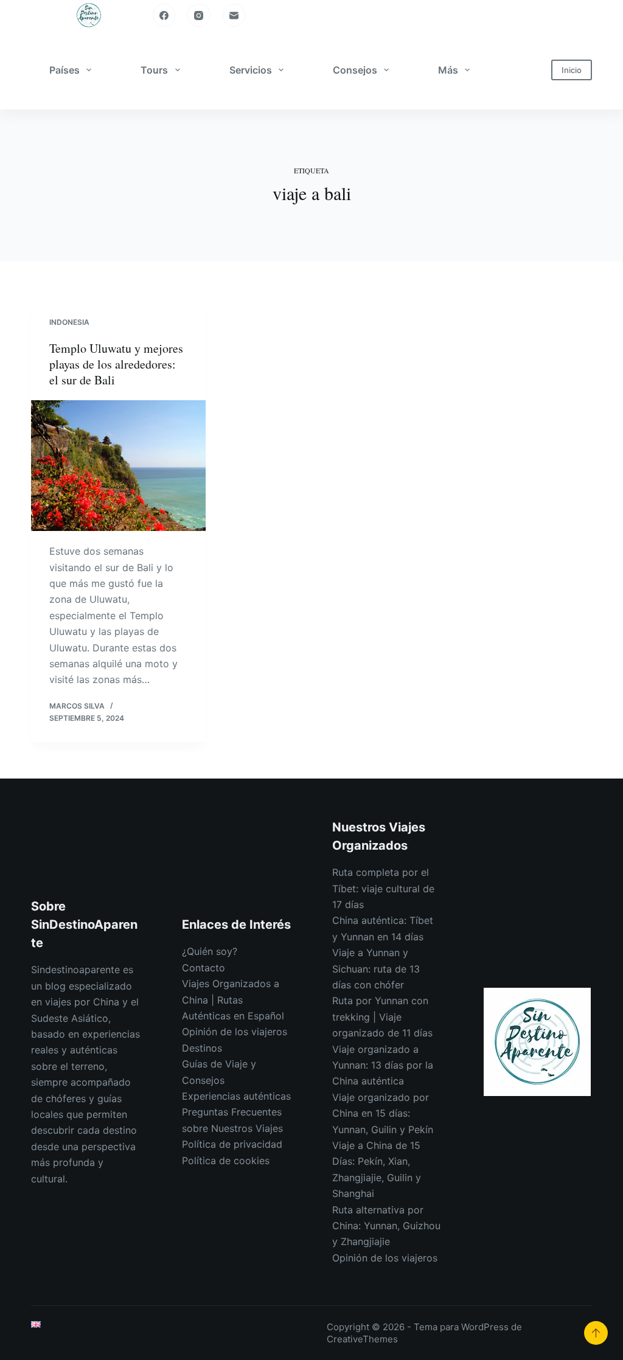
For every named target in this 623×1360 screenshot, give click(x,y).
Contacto (203, 968)
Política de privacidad (232, 1144)
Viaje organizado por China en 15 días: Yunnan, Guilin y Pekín (382, 1113)
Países (64, 70)
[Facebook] (164, 15)
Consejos (355, 70)
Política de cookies (226, 1160)
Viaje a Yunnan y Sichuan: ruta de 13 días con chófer (376, 968)
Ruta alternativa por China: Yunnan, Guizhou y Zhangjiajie (386, 1226)
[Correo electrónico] (234, 15)
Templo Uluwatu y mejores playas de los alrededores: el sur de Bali (116, 364)
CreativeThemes (362, 1339)
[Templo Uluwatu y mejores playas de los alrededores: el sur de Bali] (118, 465)
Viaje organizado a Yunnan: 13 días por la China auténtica (382, 1065)
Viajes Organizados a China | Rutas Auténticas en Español (233, 999)
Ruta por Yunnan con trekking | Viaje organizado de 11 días (382, 1016)
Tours (154, 70)
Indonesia (69, 322)
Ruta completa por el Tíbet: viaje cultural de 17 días (383, 888)
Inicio (572, 70)
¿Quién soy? (209, 951)
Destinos (202, 1048)
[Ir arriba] (596, 1333)
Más (448, 70)
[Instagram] (199, 15)
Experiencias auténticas (236, 1096)
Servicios (250, 70)
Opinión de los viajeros (234, 1031)
